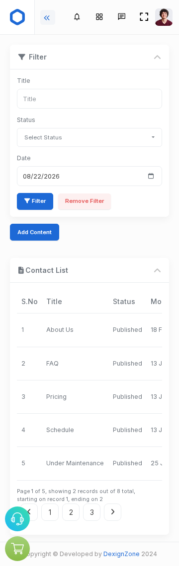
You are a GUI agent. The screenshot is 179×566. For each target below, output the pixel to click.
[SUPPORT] (17, 518)
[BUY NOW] (17, 548)
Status (26, 120)
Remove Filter (84, 200)
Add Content (34, 232)
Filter (39, 200)
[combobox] (89, 137)
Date (24, 158)
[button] (99, 17)
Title (23, 80)
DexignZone (121, 554)
